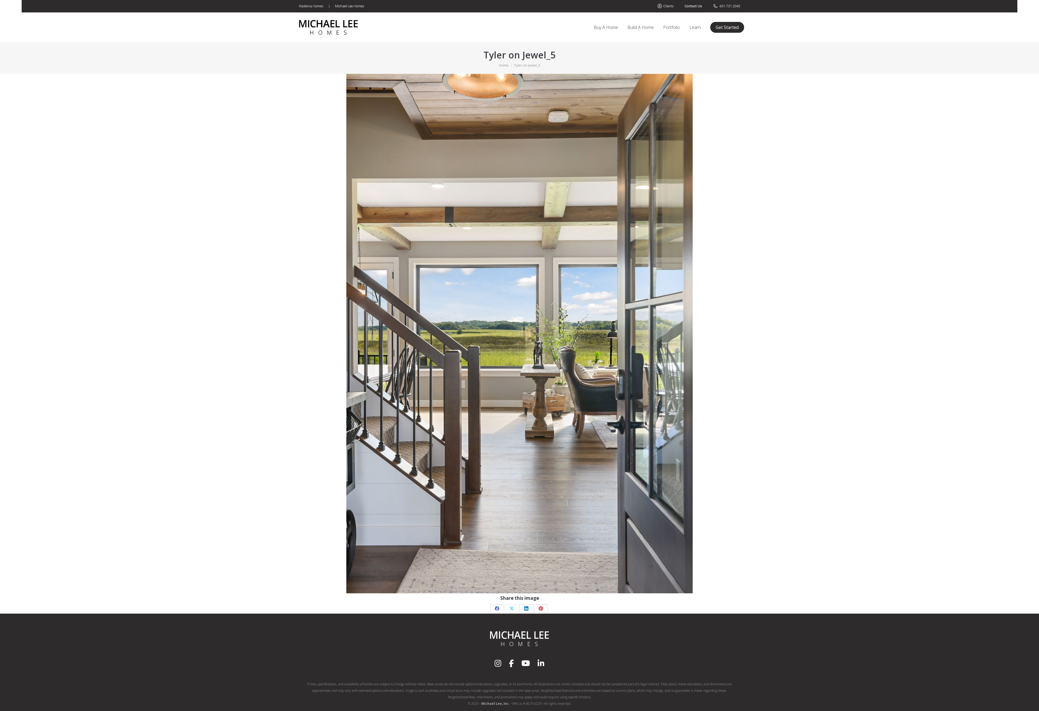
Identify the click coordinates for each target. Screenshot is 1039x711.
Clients (668, 6)
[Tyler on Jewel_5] (519, 333)
